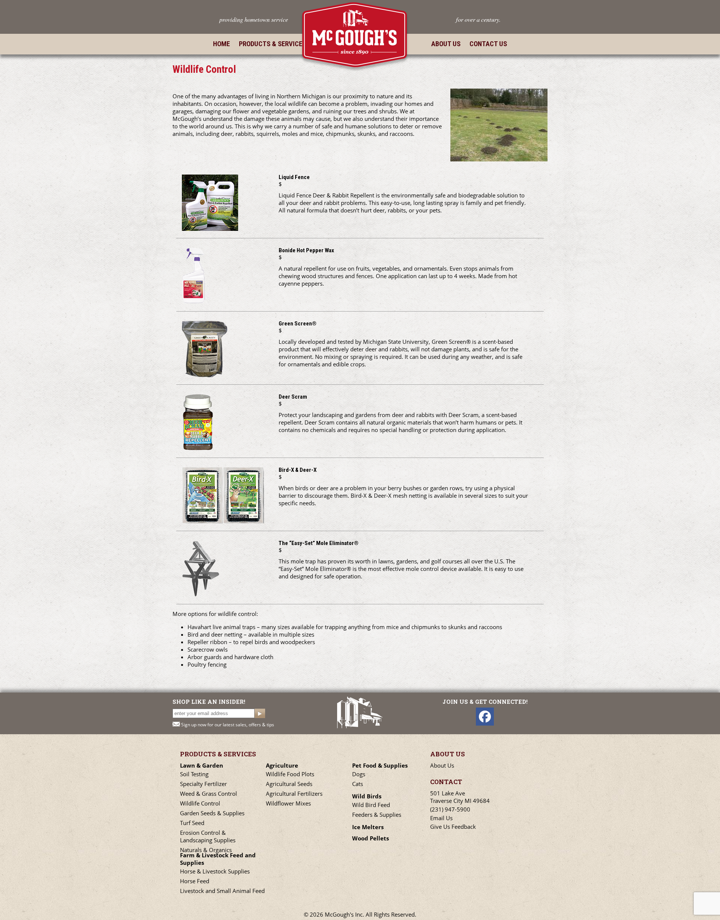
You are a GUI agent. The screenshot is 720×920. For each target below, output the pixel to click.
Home (221, 44)
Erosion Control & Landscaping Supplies (208, 836)
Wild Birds (366, 796)
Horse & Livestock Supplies (215, 871)
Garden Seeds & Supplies (212, 813)
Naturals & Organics (206, 850)
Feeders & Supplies (376, 814)
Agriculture (282, 765)
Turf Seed (192, 823)
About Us (445, 44)
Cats (357, 783)
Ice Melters (368, 827)
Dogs (358, 774)
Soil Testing (194, 774)
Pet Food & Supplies (380, 765)
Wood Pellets (370, 838)
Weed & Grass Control (208, 793)
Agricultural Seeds (289, 783)
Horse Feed (194, 881)
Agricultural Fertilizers (294, 793)
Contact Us (488, 44)
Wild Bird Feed (371, 805)
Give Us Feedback (453, 826)
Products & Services (272, 44)
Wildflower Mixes (288, 803)
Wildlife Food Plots (290, 774)
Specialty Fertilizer (203, 783)
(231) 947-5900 (450, 809)
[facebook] (485, 717)
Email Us (441, 818)
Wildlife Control (200, 803)
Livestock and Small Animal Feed (222, 890)
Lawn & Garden (201, 765)
